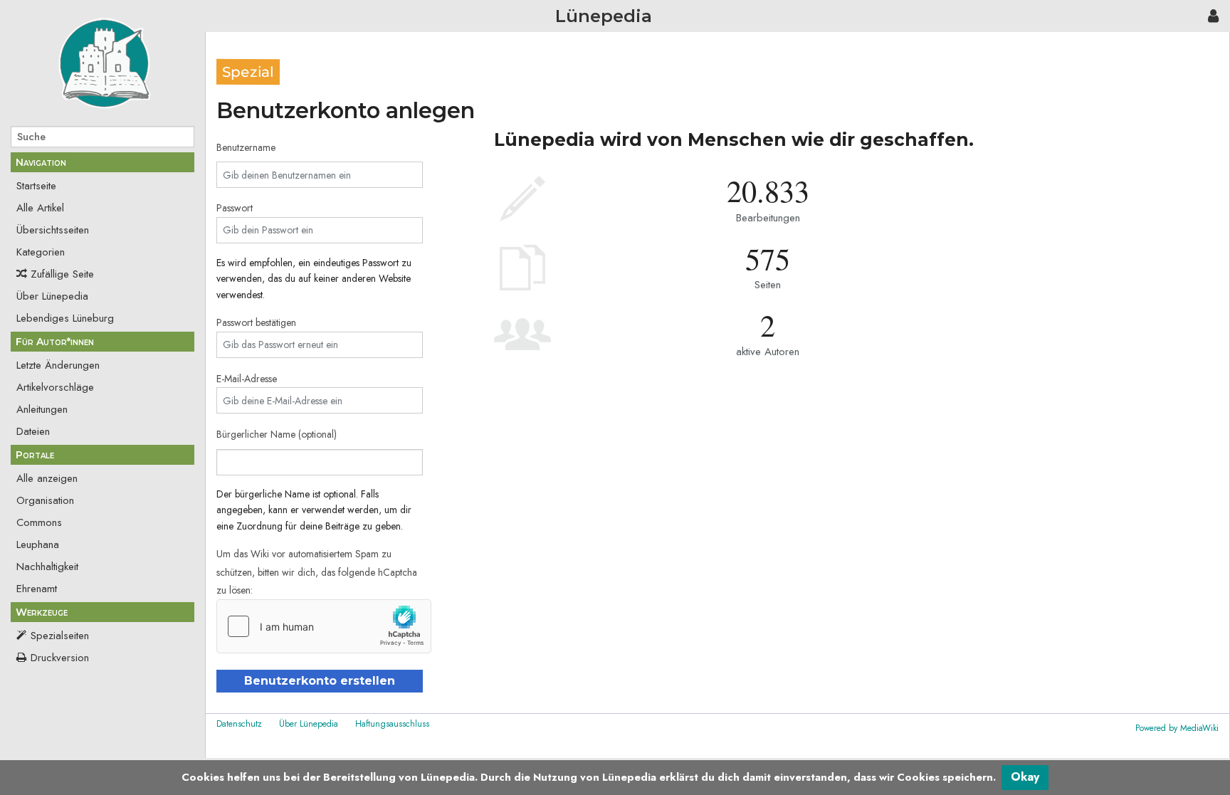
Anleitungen (42, 409)
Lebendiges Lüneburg (65, 318)
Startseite (36, 186)
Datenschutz (239, 723)
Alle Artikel (40, 208)
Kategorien (40, 252)
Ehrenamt (36, 588)
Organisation (45, 500)
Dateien (33, 431)
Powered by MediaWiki (1177, 728)
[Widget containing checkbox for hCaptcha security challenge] (323, 626)
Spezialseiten (60, 635)
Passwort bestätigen (256, 322)
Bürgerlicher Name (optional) (276, 434)
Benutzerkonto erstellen (319, 681)
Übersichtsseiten (52, 230)
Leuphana (37, 544)
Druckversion (60, 657)
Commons (39, 522)
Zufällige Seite (62, 274)
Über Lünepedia (52, 296)
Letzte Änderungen (58, 365)
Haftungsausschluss (392, 723)
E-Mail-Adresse (246, 379)
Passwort (234, 208)
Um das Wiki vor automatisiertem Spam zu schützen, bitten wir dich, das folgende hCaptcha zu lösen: (316, 572)
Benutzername (245, 147)
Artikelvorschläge (55, 387)
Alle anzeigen (47, 478)
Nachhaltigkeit (47, 566)
